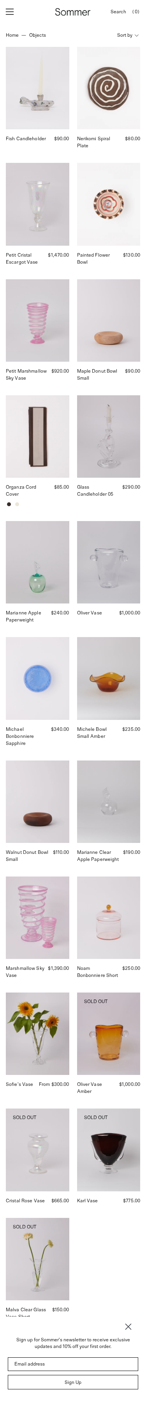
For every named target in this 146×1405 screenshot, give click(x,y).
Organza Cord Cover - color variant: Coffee (9, 504)
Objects (37, 35)
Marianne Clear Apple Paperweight (98, 856)
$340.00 (60, 729)
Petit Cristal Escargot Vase (22, 258)
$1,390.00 (58, 968)
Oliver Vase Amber (89, 1088)
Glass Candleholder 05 (95, 490)
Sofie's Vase (19, 1084)
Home (12, 35)
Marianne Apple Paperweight (23, 616)
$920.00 (60, 371)
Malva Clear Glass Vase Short (26, 1313)
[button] (118, 12)
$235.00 (131, 729)
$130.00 (131, 255)
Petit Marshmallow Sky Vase (26, 374)
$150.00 (60, 1309)
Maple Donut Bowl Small (97, 374)
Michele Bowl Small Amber (92, 733)
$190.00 (131, 852)
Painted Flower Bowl (93, 258)
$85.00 (61, 487)
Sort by (124, 35)
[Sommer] (73, 12)
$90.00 (61, 138)
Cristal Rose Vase (25, 1200)
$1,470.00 (58, 255)
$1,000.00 (129, 613)
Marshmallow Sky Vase (25, 972)
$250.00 (131, 968)
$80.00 (132, 138)
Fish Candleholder (26, 138)
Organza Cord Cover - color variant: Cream (17, 504)
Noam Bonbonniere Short (97, 972)
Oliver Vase (89, 613)
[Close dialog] (128, 1327)
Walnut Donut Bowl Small (27, 856)
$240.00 (60, 613)
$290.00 (131, 487)
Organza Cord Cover (21, 490)
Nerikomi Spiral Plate (94, 142)
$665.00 (60, 1200)
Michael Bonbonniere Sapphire (20, 736)
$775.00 (131, 1200)
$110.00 (61, 852)
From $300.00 (54, 1084)
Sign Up (73, 1382)
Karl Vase (87, 1200)
